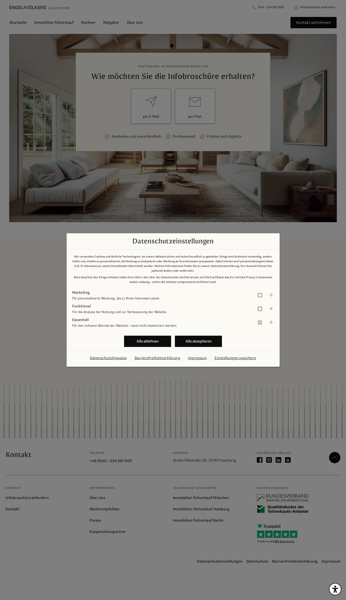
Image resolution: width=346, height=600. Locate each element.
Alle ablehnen (148, 341)
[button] (173, 295)
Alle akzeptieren (198, 341)
